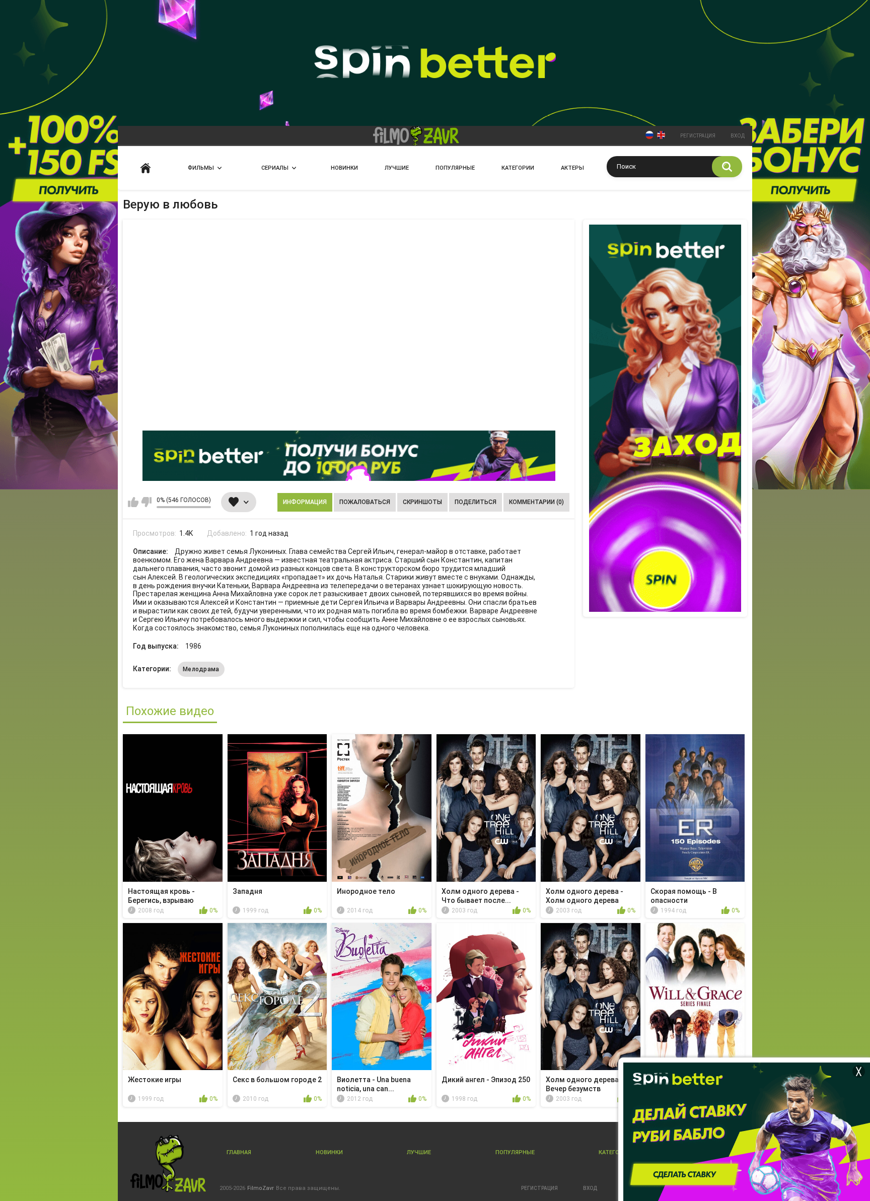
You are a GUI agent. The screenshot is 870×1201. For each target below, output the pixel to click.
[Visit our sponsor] (348, 456)
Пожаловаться (364, 502)
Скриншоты (422, 502)
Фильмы (201, 168)
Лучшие (397, 168)
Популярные (455, 168)
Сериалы (274, 168)
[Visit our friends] (665, 418)
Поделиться (475, 502)
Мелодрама (201, 669)
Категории (517, 168)
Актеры (572, 168)
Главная (145, 168)
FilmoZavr (260, 1188)
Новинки (344, 168)
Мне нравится (133, 502)
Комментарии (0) (536, 502)
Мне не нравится (146, 502)
